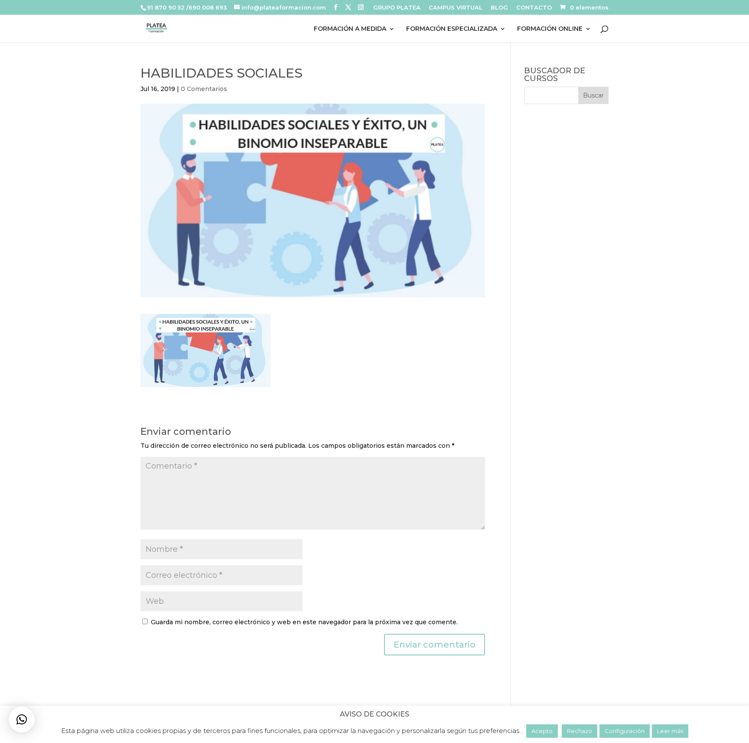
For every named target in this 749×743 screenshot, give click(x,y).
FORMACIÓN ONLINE (550, 29)
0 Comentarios (204, 89)
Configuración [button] (625, 730)
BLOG (499, 8)
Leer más (670, 730)
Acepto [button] (542, 730)
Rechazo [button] (579, 730)
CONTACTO (534, 8)
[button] (22, 720)
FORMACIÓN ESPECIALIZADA (451, 29)
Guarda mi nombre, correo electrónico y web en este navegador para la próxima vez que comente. (304, 622)
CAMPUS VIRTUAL (455, 8)
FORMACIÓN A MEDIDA (350, 29)
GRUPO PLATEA (396, 8)
